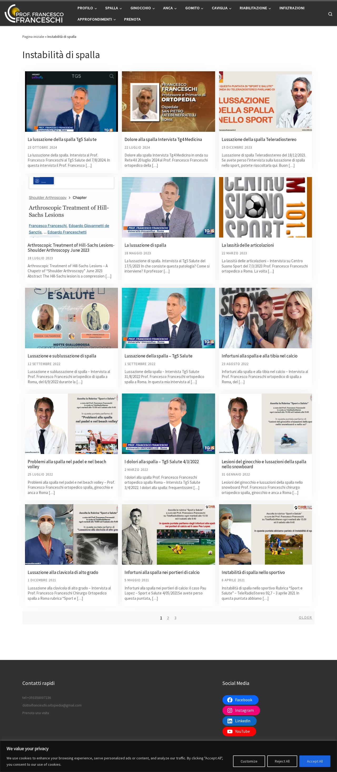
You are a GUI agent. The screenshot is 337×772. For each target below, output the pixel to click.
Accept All (315, 761)
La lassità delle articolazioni (248, 245)
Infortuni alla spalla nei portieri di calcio (162, 572)
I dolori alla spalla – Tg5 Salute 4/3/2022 (162, 462)
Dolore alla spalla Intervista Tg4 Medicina (163, 139)
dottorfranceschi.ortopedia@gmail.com (52, 705)
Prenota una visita (35, 713)
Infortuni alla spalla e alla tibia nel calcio (260, 356)
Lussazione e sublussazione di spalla (62, 356)
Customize (249, 761)
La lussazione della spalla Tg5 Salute (62, 139)
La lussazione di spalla (145, 245)
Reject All (282, 761)
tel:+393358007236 (36, 697)
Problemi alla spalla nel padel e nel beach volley (67, 464)
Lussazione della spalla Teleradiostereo (259, 139)
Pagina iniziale (33, 36)
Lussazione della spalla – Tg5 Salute (158, 356)
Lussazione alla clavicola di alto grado (63, 572)
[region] (168, 756)
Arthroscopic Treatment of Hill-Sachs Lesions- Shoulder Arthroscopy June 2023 (71, 247)
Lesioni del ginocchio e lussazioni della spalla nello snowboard (264, 464)
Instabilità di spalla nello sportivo (253, 572)
